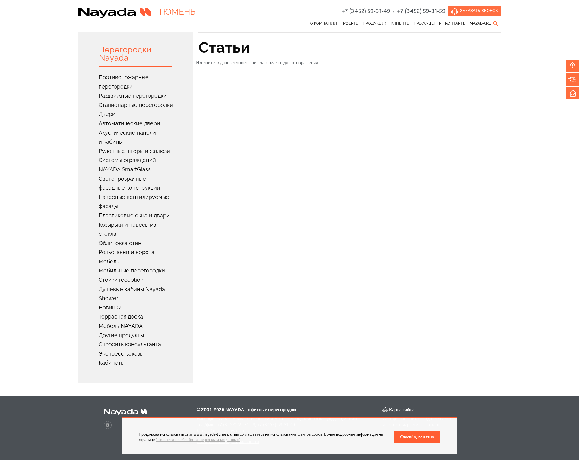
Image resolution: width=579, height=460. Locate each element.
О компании (323, 23)
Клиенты (400, 23)
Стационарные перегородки (136, 105)
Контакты (455, 23)
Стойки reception (121, 280)
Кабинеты (112, 362)
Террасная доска (121, 316)
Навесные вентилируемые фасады (134, 202)
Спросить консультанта (130, 344)
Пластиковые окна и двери (134, 215)
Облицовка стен (120, 243)
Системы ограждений (127, 160)
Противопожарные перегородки (124, 82)
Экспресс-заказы (121, 353)
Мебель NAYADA (121, 326)
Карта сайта (402, 409)
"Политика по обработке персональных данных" (198, 439)
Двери (107, 114)
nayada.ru (481, 23)
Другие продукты (121, 335)
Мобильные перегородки (132, 270)
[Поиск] (496, 23)
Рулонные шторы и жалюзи (134, 151)
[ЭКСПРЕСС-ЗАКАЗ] (572, 79)
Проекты (349, 23)
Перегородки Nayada (125, 53)
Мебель (109, 261)
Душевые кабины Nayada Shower (132, 294)
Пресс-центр (427, 23)
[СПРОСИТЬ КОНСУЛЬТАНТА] (572, 66)
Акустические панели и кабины (127, 137)
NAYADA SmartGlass (125, 169)
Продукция (375, 23)
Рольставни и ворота (126, 252)
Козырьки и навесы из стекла (127, 229)
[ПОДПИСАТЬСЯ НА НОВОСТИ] (572, 93)
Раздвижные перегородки (133, 95)
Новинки (110, 307)
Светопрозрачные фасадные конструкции (129, 183)
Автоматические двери (129, 123)
